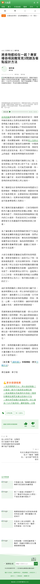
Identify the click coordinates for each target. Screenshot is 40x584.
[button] (37, 7)
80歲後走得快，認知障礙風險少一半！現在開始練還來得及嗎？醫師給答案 (22, 16)
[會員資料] (34, 2)
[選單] (37, 2)
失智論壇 (17, 6)
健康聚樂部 (17, 572)
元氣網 (7, 50)
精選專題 (25, 572)
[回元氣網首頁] (7, 2)
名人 (12, 50)
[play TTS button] (10, 112)
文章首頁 (19, 576)
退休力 (13, 576)
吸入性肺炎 (33, 140)
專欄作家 (26, 576)
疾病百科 (32, 572)
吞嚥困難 (5, 117)
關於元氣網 (8, 572)
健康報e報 (9, 564)
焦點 (3, 6)
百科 (31, 6)
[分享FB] (5, 10)
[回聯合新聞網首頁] (2, 2)
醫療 (25, 6)
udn (2, 50)
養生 (9, 6)
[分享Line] (15, 10)
